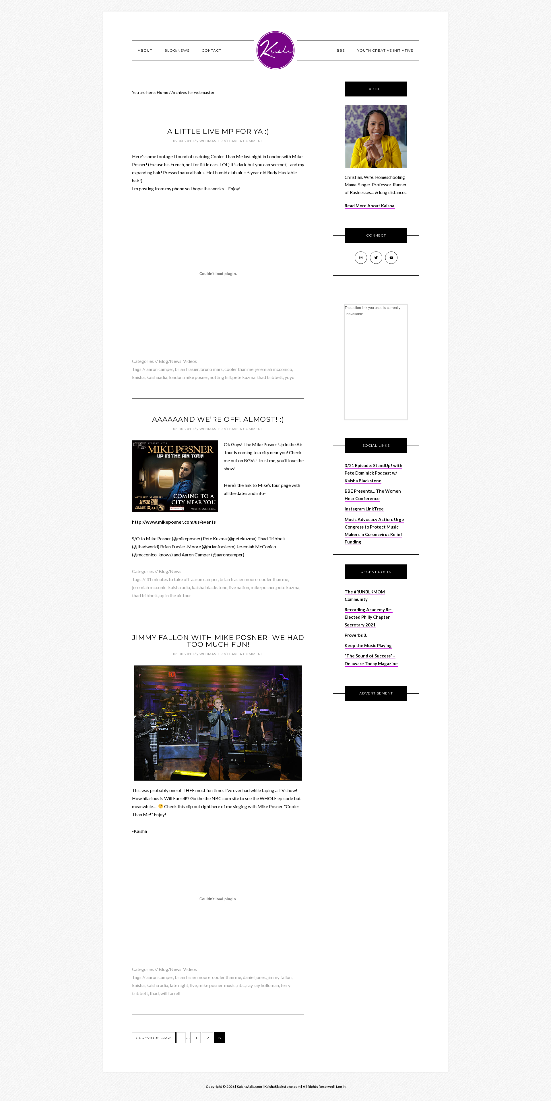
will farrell (170, 993)
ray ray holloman (263, 985)
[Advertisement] (380, 745)
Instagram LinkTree (364, 508)
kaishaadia (156, 377)
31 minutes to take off (167, 579)
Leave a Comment (245, 141)
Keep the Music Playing (368, 645)
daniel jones (254, 977)
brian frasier (187, 369)
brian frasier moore (238, 579)
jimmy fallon (279, 977)
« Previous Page (154, 1038)
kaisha (138, 377)
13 (219, 1038)
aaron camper (159, 369)
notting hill (220, 377)
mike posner (196, 377)
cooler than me (238, 369)
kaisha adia (179, 587)
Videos (190, 361)
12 (207, 1038)
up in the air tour (175, 595)
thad (154, 993)
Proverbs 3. (356, 635)
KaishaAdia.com (275, 50)
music (230, 985)
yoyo (289, 377)
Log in (341, 1086)
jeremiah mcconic (149, 587)
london (176, 377)
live (193, 985)
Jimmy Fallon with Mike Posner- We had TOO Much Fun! (218, 641)
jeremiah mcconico (273, 369)
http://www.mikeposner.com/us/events (174, 522)
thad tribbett (270, 377)
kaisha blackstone (209, 587)
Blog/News (170, 361)
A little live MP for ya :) (218, 131)
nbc (241, 985)
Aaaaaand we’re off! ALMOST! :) (218, 419)
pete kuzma (243, 377)
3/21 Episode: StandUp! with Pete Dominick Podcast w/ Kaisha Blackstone (373, 473)
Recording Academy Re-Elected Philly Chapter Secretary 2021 (369, 617)
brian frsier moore (192, 977)
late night (179, 985)
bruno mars (211, 369)
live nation (239, 587)
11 (195, 1038)
